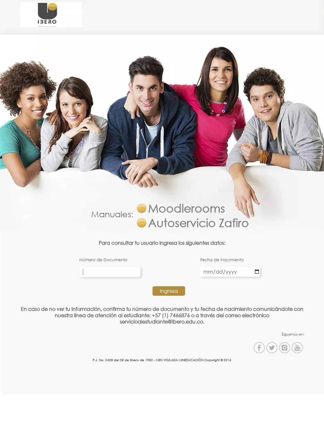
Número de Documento (103, 259)
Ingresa (169, 291)
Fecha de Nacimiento (222, 259)
